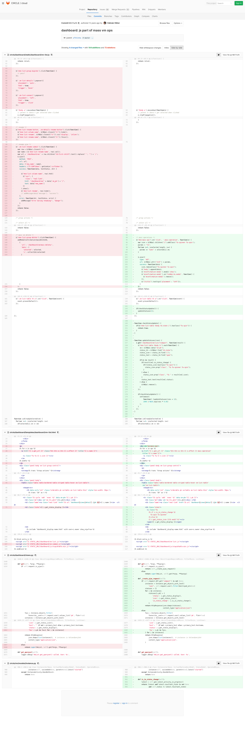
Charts (154, 16)
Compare (145, 16)
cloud (24, 3)
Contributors (126, 16)
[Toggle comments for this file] (218, 55)
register (116, 703)
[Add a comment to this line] (5, 61)
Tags (117, 16)
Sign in (239, 3)
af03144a (77, 38)
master (87, 38)
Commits (98, 16)
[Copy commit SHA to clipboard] (78, 23)
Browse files (165, 23)
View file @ (231, 55)
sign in (124, 703)
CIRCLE (15, 3)
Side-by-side (176, 48)
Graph (136, 16)
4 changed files (75, 47)
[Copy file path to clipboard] (51, 55)
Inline (166, 48)
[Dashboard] (8, 4)
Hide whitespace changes (150, 48)
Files (89, 16)
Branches (108, 16)
